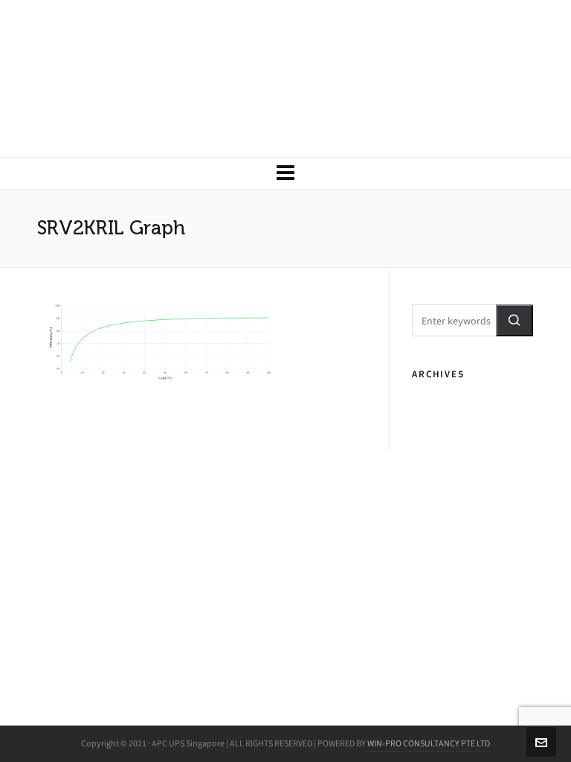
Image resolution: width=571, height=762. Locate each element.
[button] (514, 320)
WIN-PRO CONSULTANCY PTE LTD (428, 743)
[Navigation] (285, 173)
